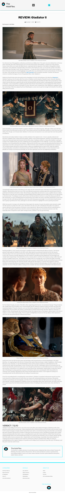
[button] (33, 5)
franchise (30, 72)
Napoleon (55, 77)
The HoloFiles (10, 5)
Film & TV (38, 22)
